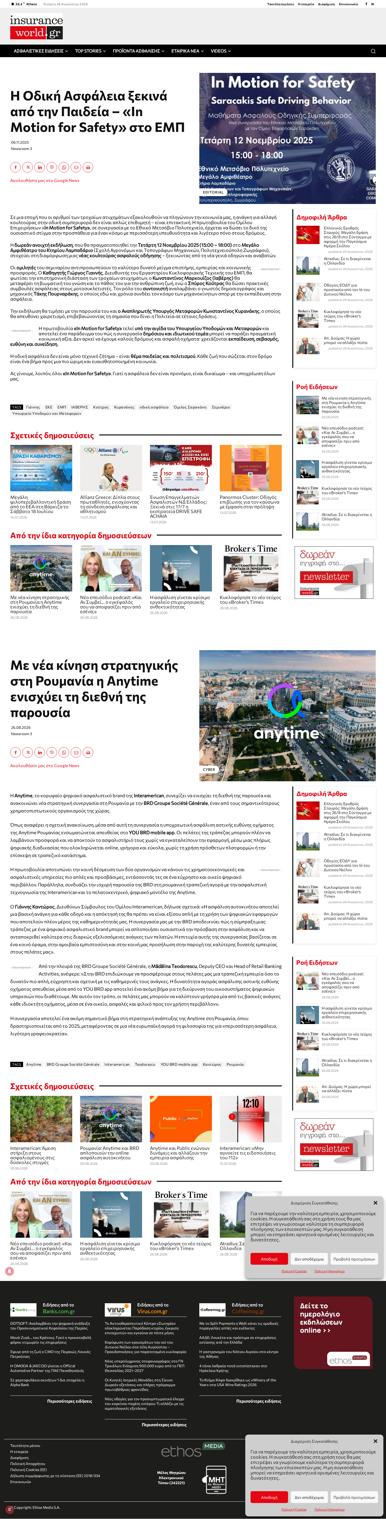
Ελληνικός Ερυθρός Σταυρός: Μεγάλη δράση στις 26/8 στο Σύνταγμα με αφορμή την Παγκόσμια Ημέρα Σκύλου (348, 236)
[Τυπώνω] (88, 167)
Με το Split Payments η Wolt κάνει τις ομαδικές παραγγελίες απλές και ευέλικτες (239, 1325)
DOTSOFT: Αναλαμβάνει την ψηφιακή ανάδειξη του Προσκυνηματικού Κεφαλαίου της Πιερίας (50, 1325)
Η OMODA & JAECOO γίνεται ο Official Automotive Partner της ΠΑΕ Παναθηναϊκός (47, 1368)
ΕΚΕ (49, 407)
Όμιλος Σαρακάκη (190, 407)
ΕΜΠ (62, 407)
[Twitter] (27, 167)
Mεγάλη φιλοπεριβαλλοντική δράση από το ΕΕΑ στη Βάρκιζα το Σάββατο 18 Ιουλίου (40, 504)
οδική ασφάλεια (154, 407)
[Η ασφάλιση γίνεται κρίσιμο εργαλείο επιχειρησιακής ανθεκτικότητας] (181, 568)
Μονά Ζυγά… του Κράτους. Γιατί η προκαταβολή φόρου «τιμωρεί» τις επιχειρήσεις (50, 1339)
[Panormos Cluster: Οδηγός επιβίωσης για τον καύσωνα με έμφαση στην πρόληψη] (251, 468)
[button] (375, 1441)
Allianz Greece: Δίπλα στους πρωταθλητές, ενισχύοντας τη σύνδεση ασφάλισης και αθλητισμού (110, 504)
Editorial (213, 192)
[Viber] (51, 167)
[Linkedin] (372, 4)
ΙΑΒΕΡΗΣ (79, 407)
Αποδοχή (269, 1497)
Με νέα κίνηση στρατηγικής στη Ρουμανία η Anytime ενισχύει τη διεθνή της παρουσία (39, 604)
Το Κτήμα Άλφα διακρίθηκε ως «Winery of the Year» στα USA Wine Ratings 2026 (237, 1382)
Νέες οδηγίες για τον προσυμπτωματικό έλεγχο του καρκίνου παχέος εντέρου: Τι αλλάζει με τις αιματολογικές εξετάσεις (144, 1403)
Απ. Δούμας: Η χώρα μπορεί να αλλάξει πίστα (345, 340)
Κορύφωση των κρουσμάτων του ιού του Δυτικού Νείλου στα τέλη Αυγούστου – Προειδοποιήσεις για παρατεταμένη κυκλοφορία (145, 1347)
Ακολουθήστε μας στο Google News (44, 180)
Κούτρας (101, 407)
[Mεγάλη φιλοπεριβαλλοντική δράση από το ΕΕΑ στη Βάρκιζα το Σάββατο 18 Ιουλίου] (41, 468)
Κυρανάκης (124, 407)
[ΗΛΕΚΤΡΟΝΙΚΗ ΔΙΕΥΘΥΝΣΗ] (76, 167)
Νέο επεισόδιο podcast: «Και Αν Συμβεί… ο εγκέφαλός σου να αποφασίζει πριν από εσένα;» (111, 604)
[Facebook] (366, 4)
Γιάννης (33, 407)
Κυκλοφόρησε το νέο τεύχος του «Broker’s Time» (250, 599)
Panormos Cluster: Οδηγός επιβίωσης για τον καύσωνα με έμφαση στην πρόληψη (249, 501)
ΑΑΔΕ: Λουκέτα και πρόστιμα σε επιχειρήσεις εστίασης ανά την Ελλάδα (237, 1339)
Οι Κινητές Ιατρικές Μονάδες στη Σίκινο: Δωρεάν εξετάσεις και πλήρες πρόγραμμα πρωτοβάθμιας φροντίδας (140, 1385)
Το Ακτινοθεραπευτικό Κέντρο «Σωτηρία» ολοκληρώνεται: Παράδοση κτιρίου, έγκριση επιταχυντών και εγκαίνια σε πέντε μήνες (142, 1328)
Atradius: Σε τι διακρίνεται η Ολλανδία (347, 260)
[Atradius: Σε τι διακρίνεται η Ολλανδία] (307, 521)
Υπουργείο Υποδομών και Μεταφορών (46, 413)
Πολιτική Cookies (293, 1509)
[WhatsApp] (64, 167)
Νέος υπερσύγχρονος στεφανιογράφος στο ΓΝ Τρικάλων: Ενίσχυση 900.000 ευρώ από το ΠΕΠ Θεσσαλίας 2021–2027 (144, 1366)
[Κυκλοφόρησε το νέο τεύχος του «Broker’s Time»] (251, 568)
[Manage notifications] (9, 1509)
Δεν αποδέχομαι (309, 1497)
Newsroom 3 (21, 148)
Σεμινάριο (221, 407)
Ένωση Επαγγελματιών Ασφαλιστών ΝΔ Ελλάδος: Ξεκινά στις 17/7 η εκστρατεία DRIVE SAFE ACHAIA (178, 506)
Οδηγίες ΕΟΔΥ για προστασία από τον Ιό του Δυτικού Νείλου (347, 289)
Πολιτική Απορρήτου (330, 1509)
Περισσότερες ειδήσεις (69, 1400)
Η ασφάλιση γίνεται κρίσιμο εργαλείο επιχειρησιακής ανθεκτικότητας (180, 602)
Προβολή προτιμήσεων (354, 1497)
